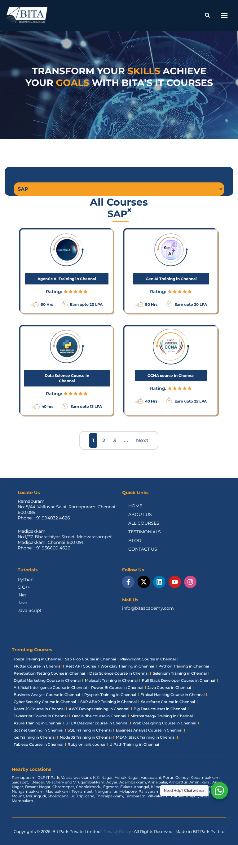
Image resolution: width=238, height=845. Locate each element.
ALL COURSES (143, 523)
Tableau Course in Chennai (38, 744)
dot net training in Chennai (38, 730)
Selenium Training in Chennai (180, 673)
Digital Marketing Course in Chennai (47, 680)
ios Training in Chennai (34, 737)
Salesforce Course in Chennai (168, 701)
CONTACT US (142, 549)
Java (22, 602)
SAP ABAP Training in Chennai (108, 701)
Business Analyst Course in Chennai (47, 694)
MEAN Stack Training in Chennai (145, 737)
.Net (22, 595)
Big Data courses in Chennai (160, 708)
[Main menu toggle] (224, 15)
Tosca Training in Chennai (37, 659)
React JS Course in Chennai (39, 708)
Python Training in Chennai (183, 666)
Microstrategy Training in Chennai (161, 716)
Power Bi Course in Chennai (117, 687)
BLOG (134, 540)
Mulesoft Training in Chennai (111, 680)
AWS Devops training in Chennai (99, 708)
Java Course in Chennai (169, 687)
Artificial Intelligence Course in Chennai (50, 687)
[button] (207, 16)
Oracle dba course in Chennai (99, 716)
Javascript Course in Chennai (41, 716)
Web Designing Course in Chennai (164, 723)
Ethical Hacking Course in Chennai (172, 694)
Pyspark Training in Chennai (110, 694)
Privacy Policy (117, 831)
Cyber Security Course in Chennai (45, 701)
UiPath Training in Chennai (134, 744)
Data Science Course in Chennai (118, 673)
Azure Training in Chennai (37, 723)
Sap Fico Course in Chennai (90, 659)
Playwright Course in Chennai (148, 659)
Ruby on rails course (86, 744)
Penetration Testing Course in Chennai (49, 673)
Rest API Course (81, 666)
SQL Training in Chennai (90, 730)
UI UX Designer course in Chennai (96, 723)
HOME (135, 506)
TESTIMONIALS (144, 532)
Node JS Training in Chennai (86, 737)
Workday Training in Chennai (127, 666)
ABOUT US (140, 514)
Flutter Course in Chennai (37, 666)
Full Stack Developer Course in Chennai (178, 680)
